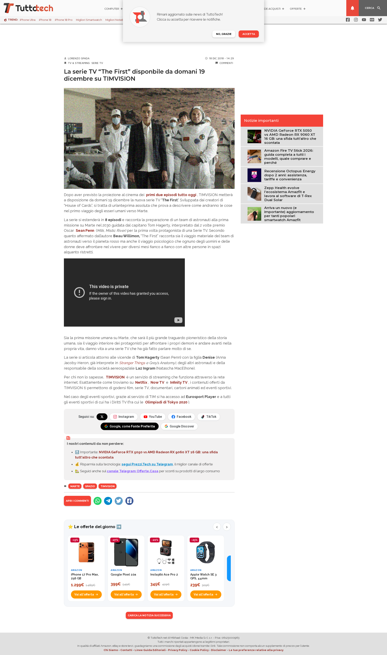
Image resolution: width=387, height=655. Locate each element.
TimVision (108, 486)
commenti (226, 63)
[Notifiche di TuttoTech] (352, 8)
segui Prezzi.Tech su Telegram (147, 464)
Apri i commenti (77, 500)
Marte (75, 486)
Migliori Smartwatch (89, 19)
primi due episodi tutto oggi (171, 195)
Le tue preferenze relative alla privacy (256, 650)
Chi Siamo (111, 650)
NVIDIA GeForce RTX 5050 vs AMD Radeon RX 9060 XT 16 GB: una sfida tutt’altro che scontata (290, 136)
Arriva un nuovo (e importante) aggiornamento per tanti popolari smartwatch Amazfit (289, 214)
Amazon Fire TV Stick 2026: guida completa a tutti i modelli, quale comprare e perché (288, 156)
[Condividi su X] (119, 501)
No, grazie (223, 34)
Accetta (248, 34)
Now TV (157, 382)
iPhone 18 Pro (64, 19)
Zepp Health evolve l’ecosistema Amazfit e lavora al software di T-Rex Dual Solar (288, 194)
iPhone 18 (45, 19)
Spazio (90, 486)
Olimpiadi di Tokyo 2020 (166, 402)
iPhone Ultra (27, 19)
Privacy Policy (177, 650)
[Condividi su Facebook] (129, 501)
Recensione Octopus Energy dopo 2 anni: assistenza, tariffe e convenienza (289, 175)
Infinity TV (178, 382)
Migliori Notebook (117, 19)
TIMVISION (115, 377)
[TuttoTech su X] (102, 416)
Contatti (126, 650)
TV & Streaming (79, 63)
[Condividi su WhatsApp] (98, 501)
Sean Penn (85, 230)
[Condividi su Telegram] (108, 501)
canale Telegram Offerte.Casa (132, 471)
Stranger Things (132, 363)
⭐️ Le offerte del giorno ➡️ (94, 526)
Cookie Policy (199, 650)
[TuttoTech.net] (34, 8)
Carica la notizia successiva (149, 615)
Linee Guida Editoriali (150, 650)
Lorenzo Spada (78, 58)
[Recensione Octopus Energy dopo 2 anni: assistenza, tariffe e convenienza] (254, 175)
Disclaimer (218, 650)
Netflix (141, 382)
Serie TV (97, 63)
